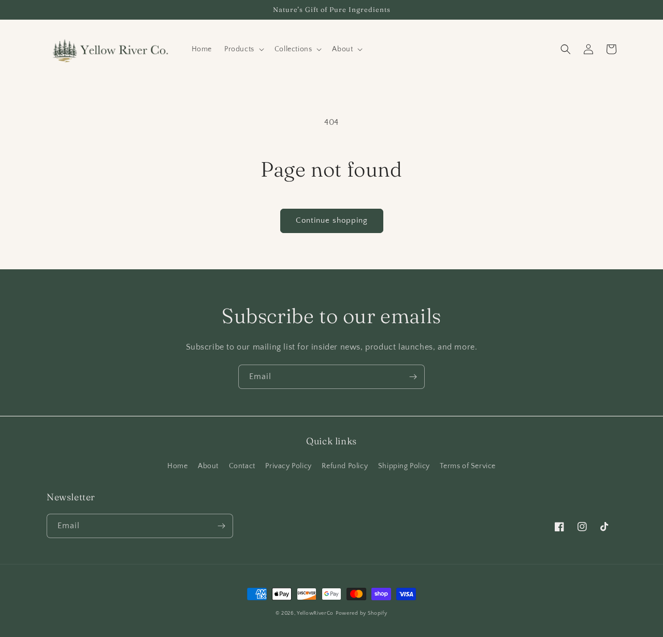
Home (177, 466)
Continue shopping (332, 220)
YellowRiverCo (315, 613)
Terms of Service (468, 466)
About (208, 466)
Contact (242, 466)
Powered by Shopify (361, 613)
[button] (243, 49)
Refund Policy (345, 466)
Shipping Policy (404, 466)
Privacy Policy (288, 466)
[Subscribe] (412, 377)
